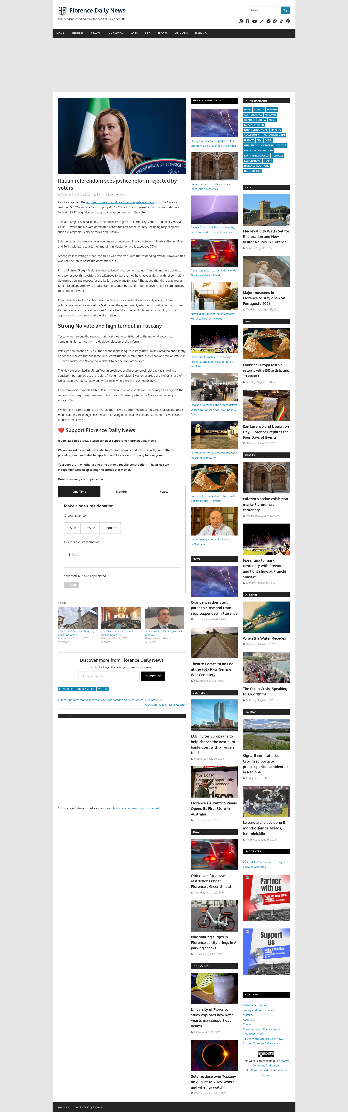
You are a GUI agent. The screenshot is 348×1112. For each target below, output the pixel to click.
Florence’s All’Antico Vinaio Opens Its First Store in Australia (214, 808)
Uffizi (247, 109)
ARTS (248, 187)
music (272, 120)
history (249, 140)
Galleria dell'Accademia (258, 145)
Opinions (181, 33)
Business (77, 33)
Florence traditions (256, 165)
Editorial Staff (105, 194)
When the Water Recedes (264, 638)
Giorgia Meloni (86, 689)
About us (248, 1019)
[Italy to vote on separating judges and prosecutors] (78, 618)
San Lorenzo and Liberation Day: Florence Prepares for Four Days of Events (266, 432)
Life (147, 33)
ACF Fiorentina (253, 114)
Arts (134, 33)
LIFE (247, 321)
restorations (252, 160)
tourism (272, 109)
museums (270, 114)
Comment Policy (253, 1034)
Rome (268, 140)
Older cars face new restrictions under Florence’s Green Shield (211, 881)
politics (103, 689)
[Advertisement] (174, 65)
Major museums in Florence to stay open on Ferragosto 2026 (264, 298)
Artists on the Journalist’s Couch (164, 704)
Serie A (262, 120)
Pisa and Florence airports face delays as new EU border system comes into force (214, 409)
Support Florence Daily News (260, 1043)
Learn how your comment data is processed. (133, 808)
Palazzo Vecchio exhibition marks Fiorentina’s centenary (265, 504)
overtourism (252, 171)
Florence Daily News (97, 10)
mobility (276, 130)
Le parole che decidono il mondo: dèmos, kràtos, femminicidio (264, 828)
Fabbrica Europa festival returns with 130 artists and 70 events (266, 370)
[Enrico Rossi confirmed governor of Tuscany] (164, 618)
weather (249, 120)
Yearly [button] (164, 491)
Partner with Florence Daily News (263, 1038)
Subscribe (153, 676)
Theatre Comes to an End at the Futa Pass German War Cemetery (212, 669)
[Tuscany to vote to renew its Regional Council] (121, 618)
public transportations (258, 150)
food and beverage (256, 130)
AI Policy (248, 1015)
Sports (162, 33)
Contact (247, 1024)
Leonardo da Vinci (274, 135)
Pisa (259, 140)
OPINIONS (251, 594)
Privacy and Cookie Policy (258, 1010)
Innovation (116, 33)
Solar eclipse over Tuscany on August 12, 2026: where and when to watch (213, 1082)
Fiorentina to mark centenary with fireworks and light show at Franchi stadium (212, 361)
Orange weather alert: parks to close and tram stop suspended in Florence (214, 608)
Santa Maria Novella (256, 155)
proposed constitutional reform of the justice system (120, 202)
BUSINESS (199, 692)
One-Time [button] (79, 491)
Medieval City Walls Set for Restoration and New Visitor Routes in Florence (266, 236)
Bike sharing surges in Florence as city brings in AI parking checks (214, 942)
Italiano (201, 33)
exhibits (259, 109)
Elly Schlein (66, 689)
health (268, 160)
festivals (277, 155)
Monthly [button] (122, 491)
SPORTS (250, 455)
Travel (95, 33)
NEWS (196, 558)
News (60, 33)
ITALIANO (250, 712)
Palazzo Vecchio (254, 125)
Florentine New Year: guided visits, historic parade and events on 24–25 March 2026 (111, 700)
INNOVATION (201, 965)
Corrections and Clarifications (261, 1029)
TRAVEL (197, 831)
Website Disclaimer (255, 1005)
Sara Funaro (251, 135)
